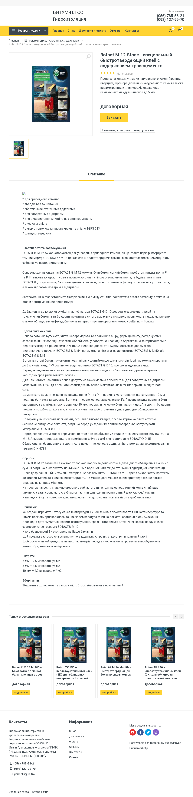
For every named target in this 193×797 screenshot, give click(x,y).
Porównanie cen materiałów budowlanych (155, 743)
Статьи (73, 757)
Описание (96, 174)
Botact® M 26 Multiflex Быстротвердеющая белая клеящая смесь (27, 671)
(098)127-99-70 (24, 768)
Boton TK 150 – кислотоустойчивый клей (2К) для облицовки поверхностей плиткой (74, 673)
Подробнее (21, 692)
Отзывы (74, 746)
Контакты (75, 752)
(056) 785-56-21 (170, 16)
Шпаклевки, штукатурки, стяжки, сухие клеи (52, 40)
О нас (72, 731)
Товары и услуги (29, 30)
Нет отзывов (125, 73)
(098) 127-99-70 (170, 19)
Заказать (114, 117)
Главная (14, 40)
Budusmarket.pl (139, 748)
